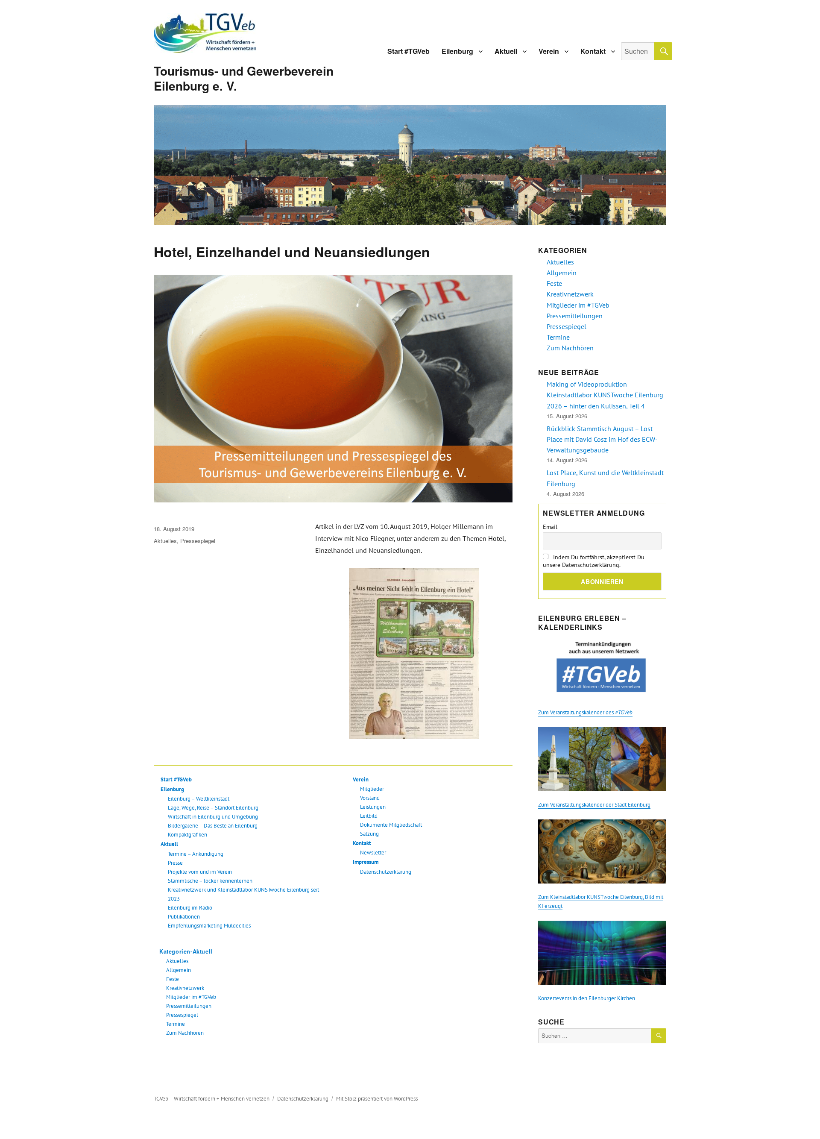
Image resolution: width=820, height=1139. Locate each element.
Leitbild (369, 815)
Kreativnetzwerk (185, 988)
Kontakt (593, 51)
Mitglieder (372, 789)
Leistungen (373, 806)
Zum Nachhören (185, 1032)
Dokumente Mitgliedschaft (391, 824)
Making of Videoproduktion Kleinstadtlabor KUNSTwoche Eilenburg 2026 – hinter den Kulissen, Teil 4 (605, 395)
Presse (175, 862)
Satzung (369, 833)
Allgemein (178, 970)
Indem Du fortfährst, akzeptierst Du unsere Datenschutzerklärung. (593, 561)
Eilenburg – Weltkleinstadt (198, 798)
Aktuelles (165, 541)
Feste (172, 979)
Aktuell (506, 51)
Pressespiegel (197, 541)
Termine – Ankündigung (195, 853)
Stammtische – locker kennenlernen (210, 880)
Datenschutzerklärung (385, 871)
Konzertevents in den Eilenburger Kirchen (586, 998)
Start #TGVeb (408, 51)
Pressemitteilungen (188, 1006)
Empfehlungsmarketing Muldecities (209, 925)
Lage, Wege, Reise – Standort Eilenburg (213, 807)
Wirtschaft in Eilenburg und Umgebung (213, 816)
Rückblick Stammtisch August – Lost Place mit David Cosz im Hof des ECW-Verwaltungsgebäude (602, 439)
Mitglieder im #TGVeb (191, 997)
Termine (175, 1023)
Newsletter (373, 852)
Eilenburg (457, 51)
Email (550, 527)
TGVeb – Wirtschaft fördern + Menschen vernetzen (211, 1098)
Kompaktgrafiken (187, 834)
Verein (549, 51)
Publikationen (184, 916)
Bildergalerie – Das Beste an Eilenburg (213, 825)
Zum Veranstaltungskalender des (585, 712)
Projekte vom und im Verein (200, 871)
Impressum (365, 862)
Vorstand (370, 797)
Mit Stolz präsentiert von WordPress (377, 1098)
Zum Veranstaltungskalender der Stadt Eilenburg (594, 804)
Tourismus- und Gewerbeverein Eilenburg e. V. (244, 78)
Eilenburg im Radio (190, 907)
